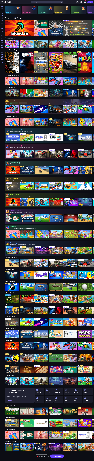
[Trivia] (2, 57)
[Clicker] (2, 38)
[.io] (2, 43)
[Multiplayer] (2, 20)
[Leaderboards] (2, 23)
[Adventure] (2, 29)
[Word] (2, 59)
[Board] (2, 33)
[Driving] (2, 40)
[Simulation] (2, 50)
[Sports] (2, 52)
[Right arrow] (91, 10)
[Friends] (77, 2)
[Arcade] (2, 31)
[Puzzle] (2, 45)
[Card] (2, 36)
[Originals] (2, 18)
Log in (90, 2)
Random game (42, 456)
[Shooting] (2, 47)
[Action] (2, 26)
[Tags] (2, 63)
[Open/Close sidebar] (2, 2)
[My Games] (81, 2)
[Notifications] (85, 2)
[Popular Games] (2, 13)
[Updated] (2, 16)
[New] (2, 11)
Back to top (58, 456)
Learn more (10, 400)
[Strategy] (2, 54)
